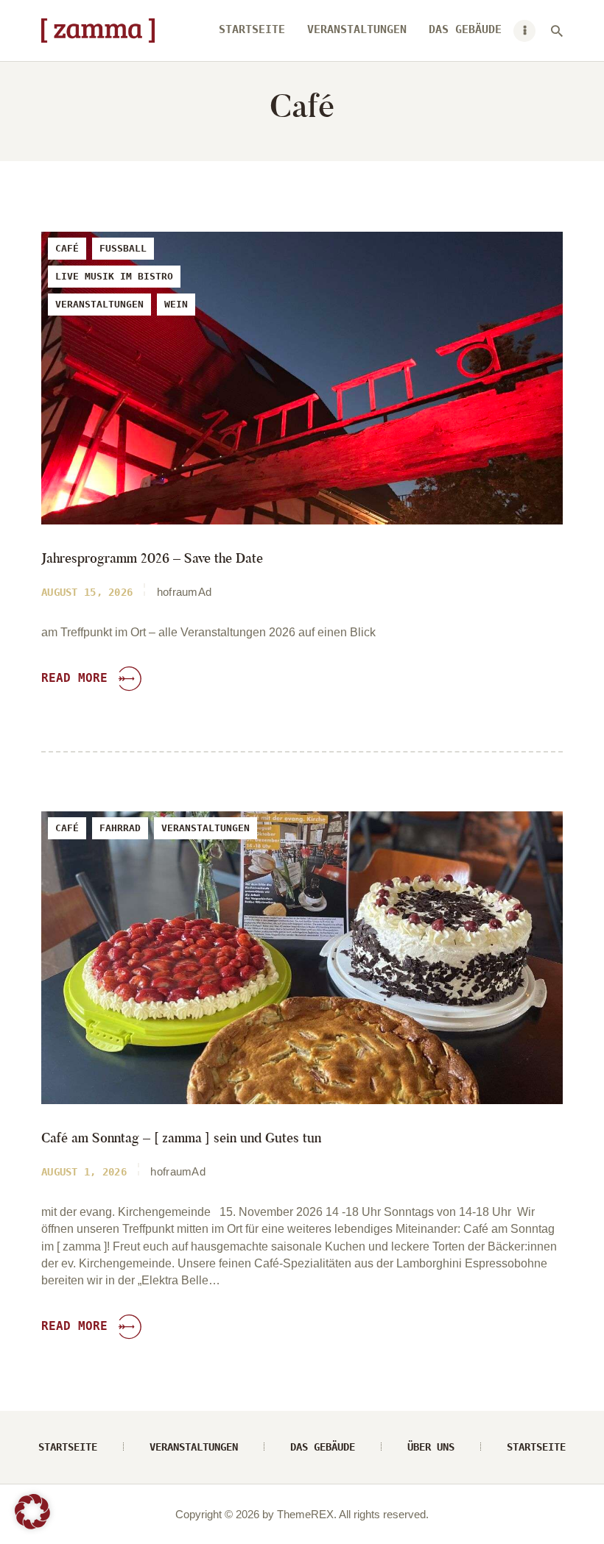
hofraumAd (184, 592)
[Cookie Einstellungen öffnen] (32, 1525)
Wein (176, 304)
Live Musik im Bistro (114, 276)
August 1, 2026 (84, 1172)
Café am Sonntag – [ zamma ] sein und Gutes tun (181, 1138)
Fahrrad (120, 827)
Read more (74, 678)
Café (67, 248)
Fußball (123, 248)
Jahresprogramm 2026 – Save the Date (152, 558)
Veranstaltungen (99, 304)
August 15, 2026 (87, 592)
